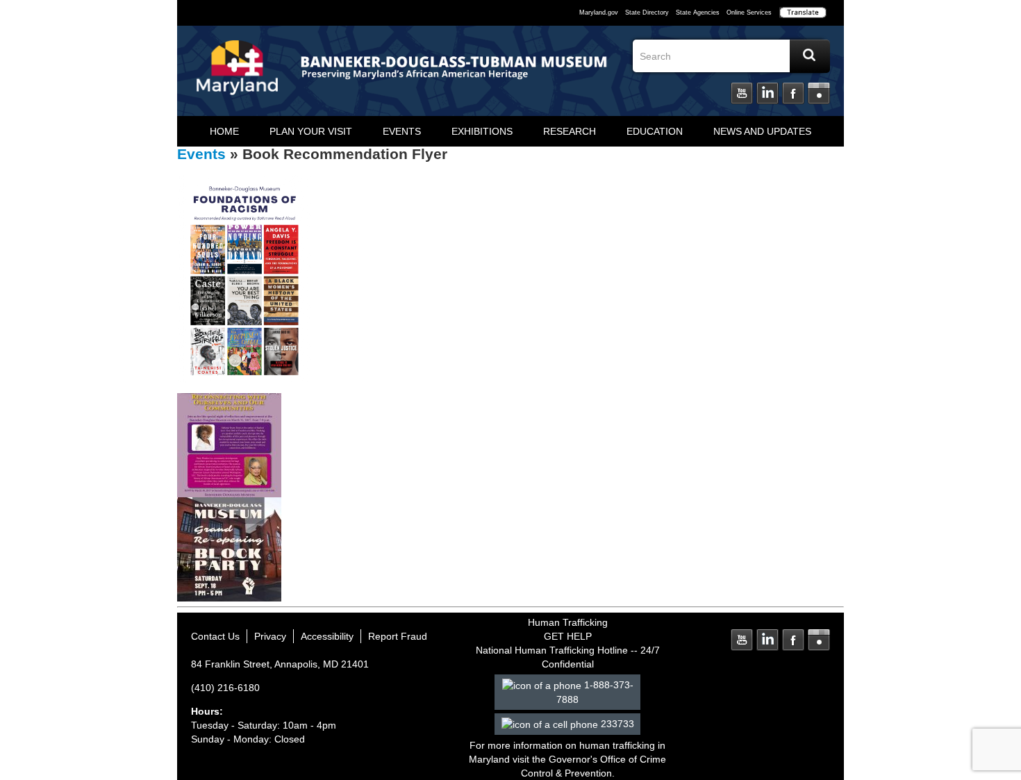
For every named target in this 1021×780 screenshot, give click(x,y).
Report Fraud (397, 636)
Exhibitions (482, 131)
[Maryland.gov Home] (237, 74)
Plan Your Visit (310, 131)
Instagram (819, 94)
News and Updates (762, 131)
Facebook (793, 94)
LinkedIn (767, 94)
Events (402, 131)
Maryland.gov (598, 12)
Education (654, 131)
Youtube (742, 94)
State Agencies (698, 12)
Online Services (749, 12)
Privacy (270, 636)
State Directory (647, 12)
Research (569, 131)
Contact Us (215, 636)
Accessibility (327, 636)
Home (224, 131)
